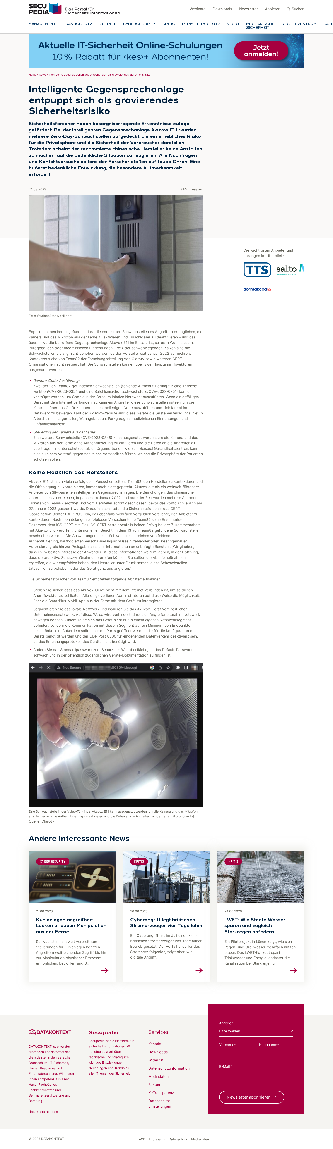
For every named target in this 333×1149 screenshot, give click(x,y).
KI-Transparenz (161, 1092)
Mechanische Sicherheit (260, 26)
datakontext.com (43, 1111)
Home (32, 74)
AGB (142, 1139)
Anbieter (272, 9)
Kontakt (155, 1044)
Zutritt (107, 24)
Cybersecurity (139, 24)
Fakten (154, 1084)
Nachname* (269, 1044)
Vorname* (227, 1044)
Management (42, 24)
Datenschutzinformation (169, 1068)
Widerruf (155, 1060)
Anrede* (226, 1023)
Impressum (157, 1139)
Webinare (197, 9)
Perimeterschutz (201, 24)
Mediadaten (158, 1076)
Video (233, 24)
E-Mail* (225, 1066)
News (42, 74)
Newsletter (248, 9)
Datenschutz (178, 1139)
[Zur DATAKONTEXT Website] (51, 1032)
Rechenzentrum (299, 24)
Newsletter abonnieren (249, 1097)
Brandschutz (77, 24)
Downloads (222, 9)
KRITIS (169, 24)
